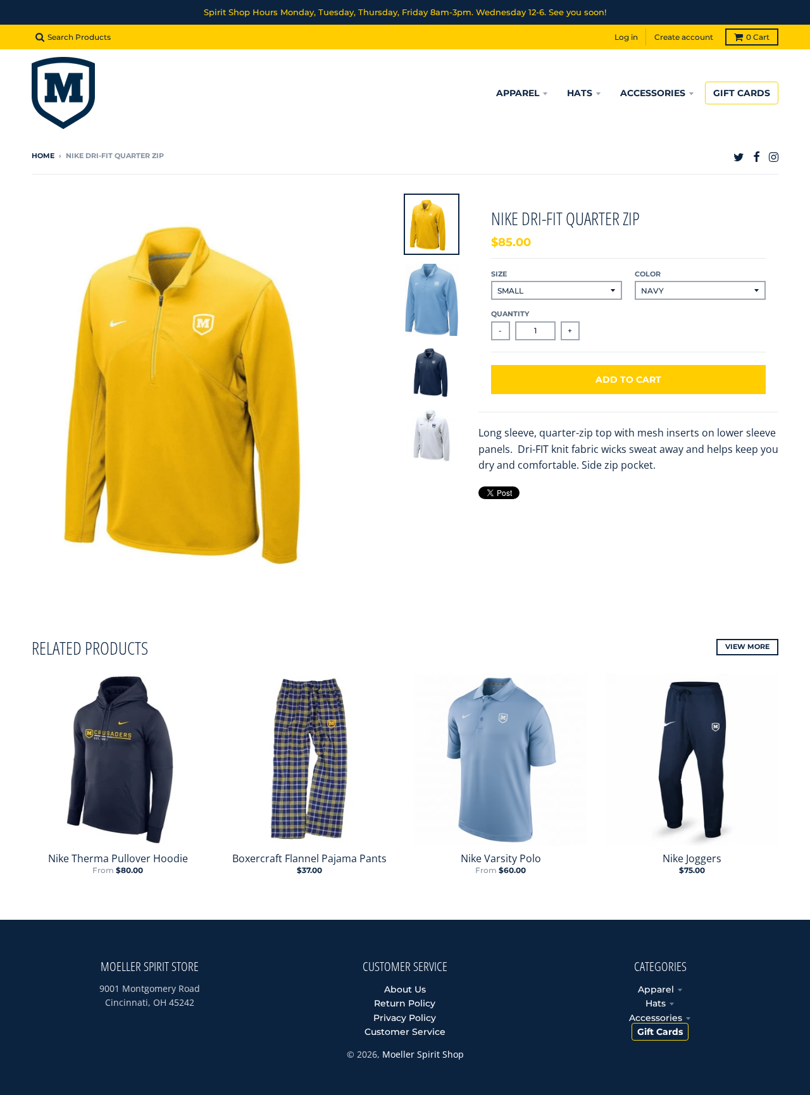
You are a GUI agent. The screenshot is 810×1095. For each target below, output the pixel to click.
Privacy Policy (404, 1018)
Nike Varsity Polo (501, 858)
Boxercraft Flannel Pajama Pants (309, 858)
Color (648, 273)
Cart (758, 37)
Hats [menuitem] (579, 93)
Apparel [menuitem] (517, 93)
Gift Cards (660, 1031)
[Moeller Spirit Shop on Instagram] (773, 156)
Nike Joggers (692, 858)
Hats (655, 1003)
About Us (405, 989)
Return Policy (404, 1003)
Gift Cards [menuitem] (741, 93)
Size (499, 273)
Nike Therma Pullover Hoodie (118, 858)
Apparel (656, 989)
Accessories (655, 1018)
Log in (626, 37)
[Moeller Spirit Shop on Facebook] (756, 156)
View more (747, 646)
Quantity (510, 313)
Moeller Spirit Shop (423, 1054)
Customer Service (405, 1031)
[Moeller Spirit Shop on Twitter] (738, 156)
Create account (683, 37)
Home (43, 155)
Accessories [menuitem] (652, 93)
